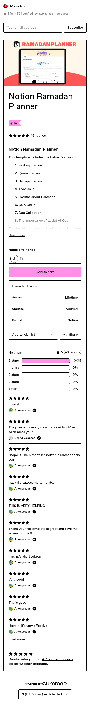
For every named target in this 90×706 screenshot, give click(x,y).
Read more (17, 235)
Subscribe (75, 28)
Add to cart (45, 272)
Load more (17, 639)
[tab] (34, 82)
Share (73, 334)
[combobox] (33, 335)
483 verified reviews (57, 659)
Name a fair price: (22, 250)
